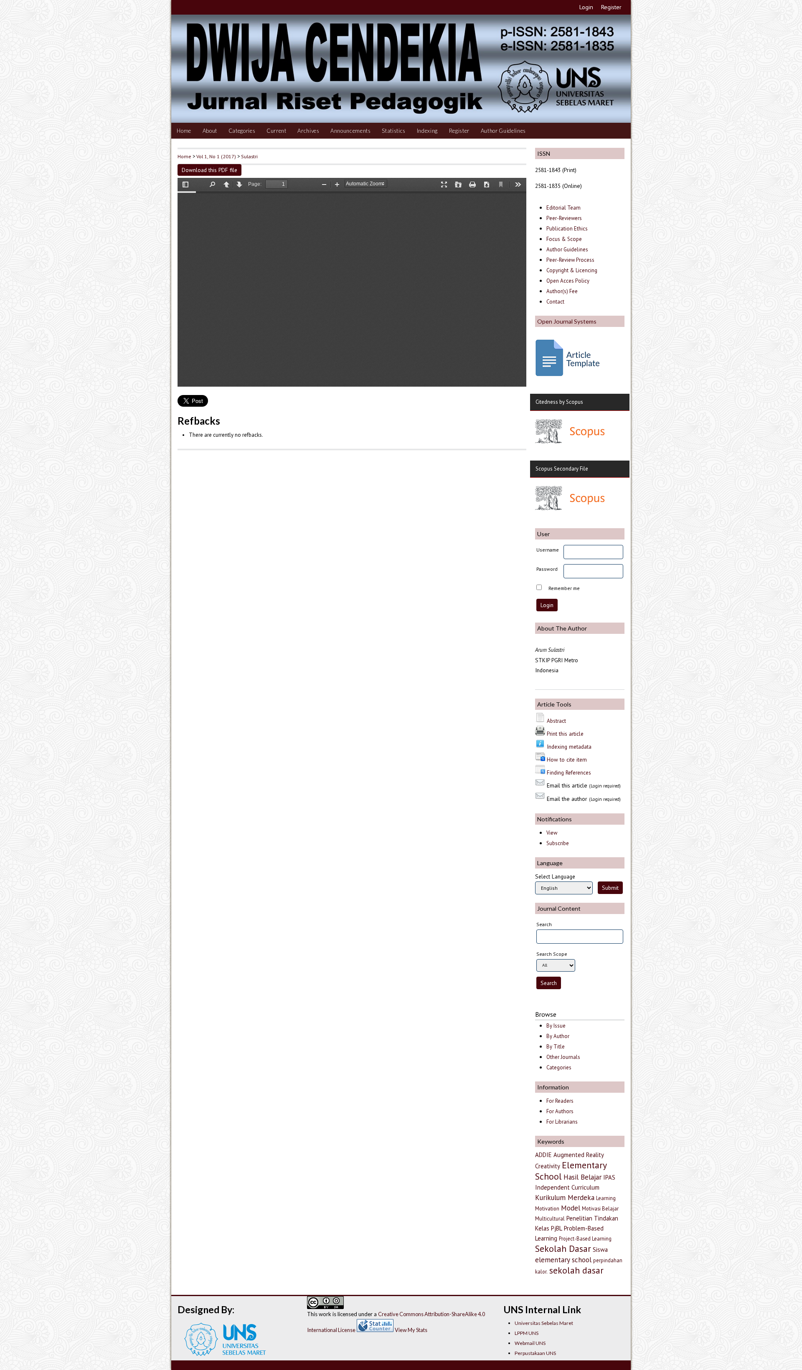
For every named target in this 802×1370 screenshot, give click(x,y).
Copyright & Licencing (571, 270)
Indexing (427, 130)
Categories (242, 130)
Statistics (394, 130)
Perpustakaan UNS (535, 1353)
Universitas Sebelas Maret (544, 1323)
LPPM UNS (526, 1333)
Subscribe (557, 843)
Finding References (569, 772)
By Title (555, 1046)
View (551, 832)
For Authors (560, 1111)
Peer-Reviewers (564, 218)
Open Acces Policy (567, 280)
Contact (555, 301)
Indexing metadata (569, 746)
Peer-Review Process (570, 259)
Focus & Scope (564, 239)
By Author (557, 1036)
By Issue (556, 1025)
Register (611, 7)
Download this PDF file (209, 170)
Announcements (350, 130)
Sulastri (249, 156)
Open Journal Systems (566, 321)
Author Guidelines (503, 130)
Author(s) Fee (562, 291)
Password (547, 569)
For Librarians (562, 1121)
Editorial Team (563, 207)
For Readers (560, 1100)
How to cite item (567, 759)
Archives (308, 130)
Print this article (565, 733)
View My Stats (411, 1330)
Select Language (555, 876)
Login (586, 7)
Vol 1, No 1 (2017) (216, 156)
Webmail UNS (530, 1343)
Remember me (564, 588)
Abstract (556, 720)
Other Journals (563, 1057)
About (210, 130)
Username (547, 550)
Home (184, 130)
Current (276, 130)
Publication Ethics (567, 228)
